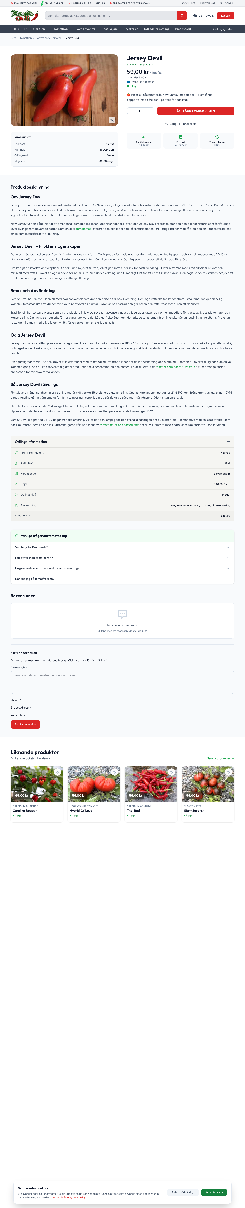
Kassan (225, 15)
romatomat (83, 229)
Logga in (229, 3)
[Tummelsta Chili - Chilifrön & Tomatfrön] (25, 15)
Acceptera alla (214, 1192)
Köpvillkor (189, 3)
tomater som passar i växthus (175, 367)
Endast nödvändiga (183, 1192)
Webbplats (18, 715)
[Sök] (182, 15)
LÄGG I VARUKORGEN (199, 111)
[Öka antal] (150, 111)
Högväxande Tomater (48, 37)
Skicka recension (25, 724)
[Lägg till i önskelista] (57, 772)
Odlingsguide (222, 29)
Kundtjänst (207, 3)
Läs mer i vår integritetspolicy (68, 1197)
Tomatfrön (26, 37)
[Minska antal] (131, 111)
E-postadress (21, 707)
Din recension (19, 667)
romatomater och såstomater (119, 425)
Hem (13, 37)
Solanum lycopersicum (140, 64)
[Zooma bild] (112, 120)
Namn (16, 700)
